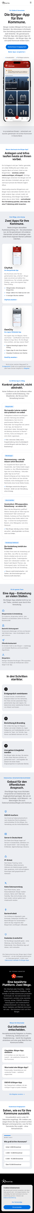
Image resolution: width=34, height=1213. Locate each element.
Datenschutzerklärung (10, 1197)
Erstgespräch (6, 366)
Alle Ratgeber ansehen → (17, 1094)
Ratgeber (26, 368)
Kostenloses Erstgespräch (17, 47)
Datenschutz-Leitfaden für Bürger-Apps (17, 960)
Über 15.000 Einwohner (13, 1164)
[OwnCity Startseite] (6, 2)
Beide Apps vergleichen (16, 52)
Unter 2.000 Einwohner (13, 1147)
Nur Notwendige (17, 1202)
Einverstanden (17, 1207)
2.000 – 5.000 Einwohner (14, 1153)
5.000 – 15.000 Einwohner (14, 1159)
